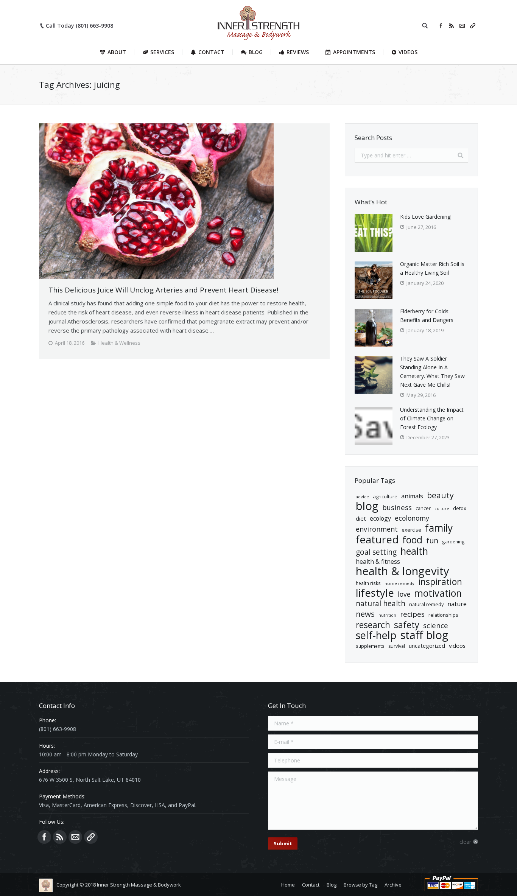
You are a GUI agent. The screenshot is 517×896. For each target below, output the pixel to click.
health (414, 551)
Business (397, 507)
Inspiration (440, 581)
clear (465, 841)
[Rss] (451, 25)
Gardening (453, 541)
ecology (380, 518)
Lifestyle (375, 592)
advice (362, 496)
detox (459, 508)
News (365, 614)
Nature (457, 604)
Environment (377, 529)
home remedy (399, 583)
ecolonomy (412, 518)
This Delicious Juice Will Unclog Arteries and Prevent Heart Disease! (163, 290)
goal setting (376, 552)
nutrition (387, 615)
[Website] (472, 25)
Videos (457, 645)
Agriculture (385, 496)
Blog (367, 506)
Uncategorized (427, 645)
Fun (432, 540)
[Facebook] (440, 25)
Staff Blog (424, 635)
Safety (406, 625)
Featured (377, 539)
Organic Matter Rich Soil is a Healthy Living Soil (432, 268)
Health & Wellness (119, 342)
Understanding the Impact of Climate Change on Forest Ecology (432, 418)
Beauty (440, 495)
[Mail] (462, 25)
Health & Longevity (402, 571)
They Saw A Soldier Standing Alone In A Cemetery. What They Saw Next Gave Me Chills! (432, 371)
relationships (443, 614)
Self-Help (376, 635)
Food (412, 539)
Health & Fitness (378, 561)
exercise (411, 529)
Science (435, 625)
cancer (423, 508)
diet (361, 518)
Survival (396, 646)
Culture (441, 508)
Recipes (412, 614)
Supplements (370, 646)
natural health (380, 603)
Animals (412, 496)
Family (439, 528)
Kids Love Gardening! (426, 216)
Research (373, 625)
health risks (368, 583)
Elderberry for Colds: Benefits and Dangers (426, 316)
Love (404, 594)
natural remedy (426, 604)
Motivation (438, 593)
